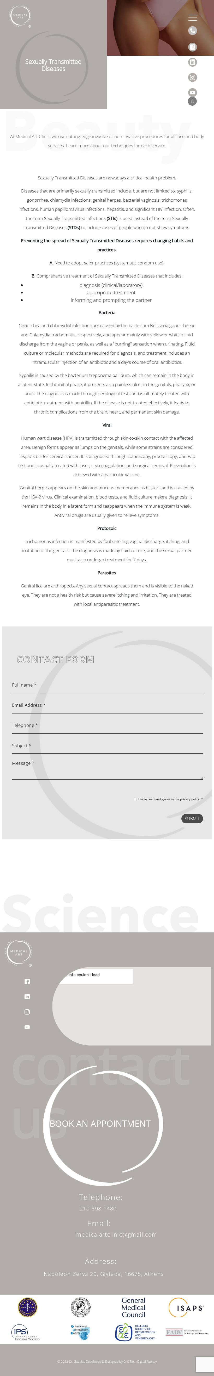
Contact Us (27, 498)
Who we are (28, 399)
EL (192, 101)
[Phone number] (192, 30)
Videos (21, 469)
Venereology (29, 441)
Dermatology (30, 427)
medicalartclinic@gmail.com (116, 1234)
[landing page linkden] (192, 58)
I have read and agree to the (170, 799)
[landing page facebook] (192, 43)
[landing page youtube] (192, 89)
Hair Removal (30, 455)
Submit (192, 819)
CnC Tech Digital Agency (140, 1361)
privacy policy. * (191, 799)
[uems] (27, 1307)
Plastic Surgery (32, 413)
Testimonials (29, 483)
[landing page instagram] (192, 74)
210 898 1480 (98, 1208)
